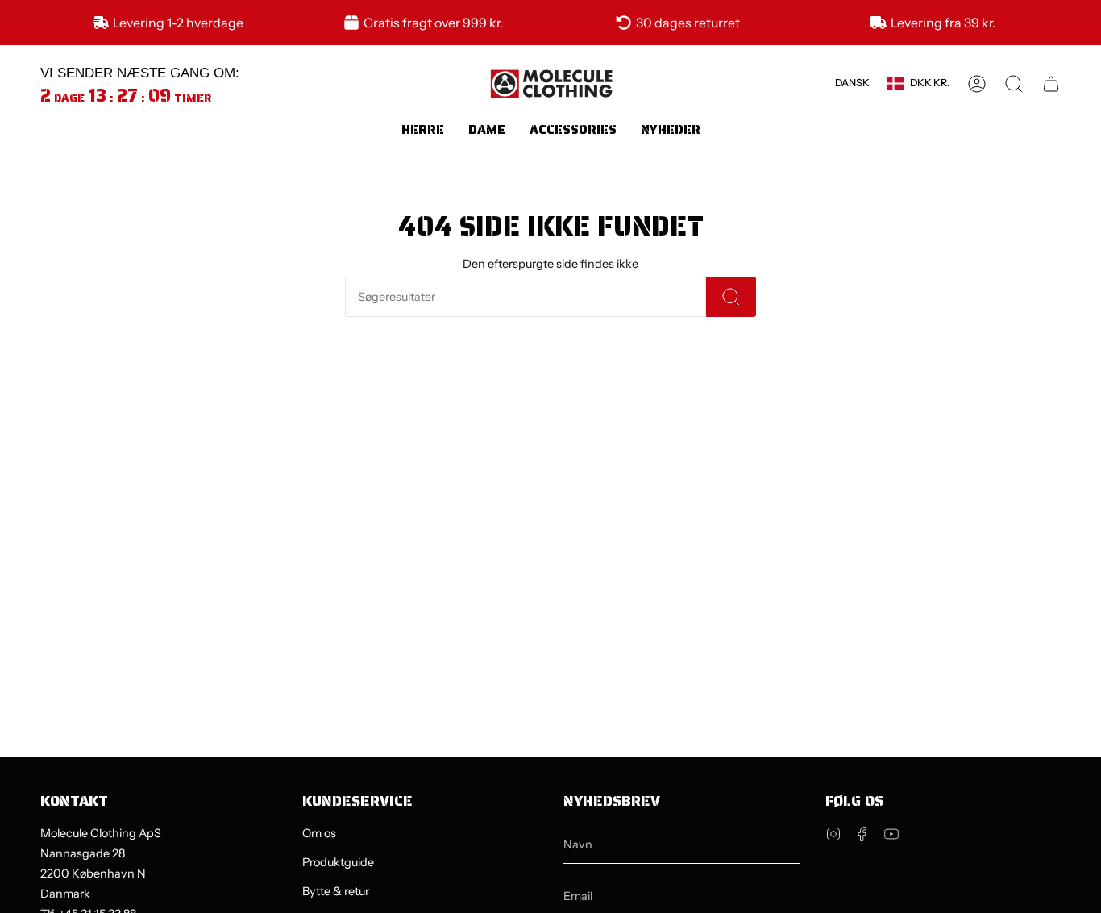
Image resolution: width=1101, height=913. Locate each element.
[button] (422, 129)
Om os (319, 833)
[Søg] (731, 297)
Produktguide (338, 862)
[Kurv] (1051, 84)
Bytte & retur (335, 891)
